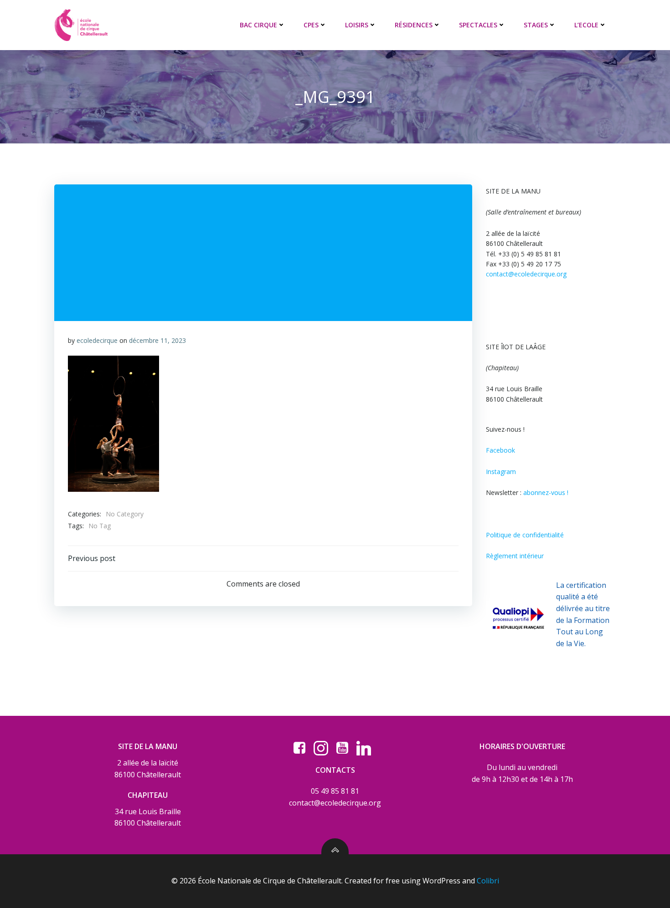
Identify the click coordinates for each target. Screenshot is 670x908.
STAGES (536, 24)
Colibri (488, 881)
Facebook (500, 450)
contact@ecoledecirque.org (526, 274)
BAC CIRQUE (258, 24)
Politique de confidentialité (525, 535)
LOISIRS (356, 24)
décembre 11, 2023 (157, 340)
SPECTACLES (478, 24)
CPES (311, 24)
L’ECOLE (586, 24)
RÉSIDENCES (414, 24)
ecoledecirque (97, 340)
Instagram (501, 471)
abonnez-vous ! (545, 492)
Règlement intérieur (515, 555)
